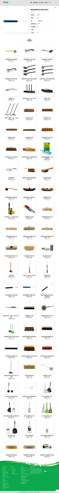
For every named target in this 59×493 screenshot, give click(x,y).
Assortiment (35, 2)
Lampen (4, 474)
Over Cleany (41, 2)
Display (4, 469)
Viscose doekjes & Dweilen (6, 485)
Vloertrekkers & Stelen (6, 486)
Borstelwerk (33, 11)
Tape (3, 482)
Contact (46, 2)
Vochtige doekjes (5, 487)
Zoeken (45, 471)
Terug (55, 7)
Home (31, 2)
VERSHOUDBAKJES (6, 483)
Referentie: (10, 60)
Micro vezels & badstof (5, 476)
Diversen (4, 470)
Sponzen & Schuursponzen (5, 481)
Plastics (4, 479)
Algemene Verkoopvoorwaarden (15, 473)
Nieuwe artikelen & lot (6, 478)
